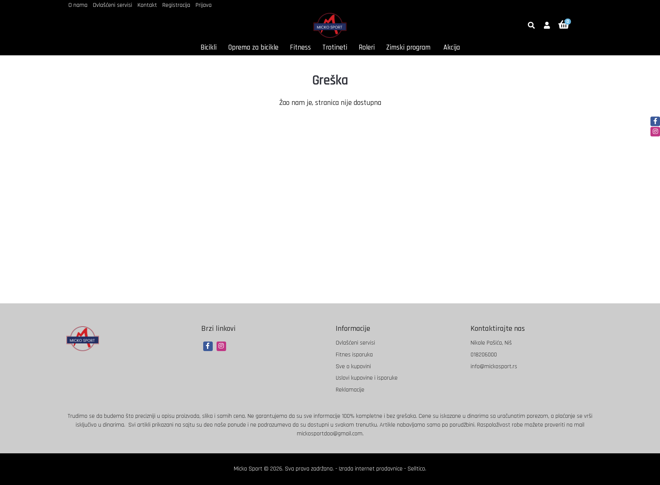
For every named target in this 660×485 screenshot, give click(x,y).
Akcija (451, 47)
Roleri (367, 47)
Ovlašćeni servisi (112, 5)
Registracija (176, 5)
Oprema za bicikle (253, 47)
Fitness (300, 47)
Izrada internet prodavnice (371, 469)
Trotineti (334, 47)
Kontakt (147, 5)
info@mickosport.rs (494, 367)
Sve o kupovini (353, 367)
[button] (547, 26)
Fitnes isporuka (354, 355)
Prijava (204, 5)
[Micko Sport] (330, 25)
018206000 (484, 355)
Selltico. (417, 469)
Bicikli (209, 47)
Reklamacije (350, 390)
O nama (77, 5)
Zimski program (408, 47)
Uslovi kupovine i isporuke (367, 378)
